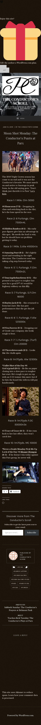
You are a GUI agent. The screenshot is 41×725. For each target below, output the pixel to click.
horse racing (21, 575)
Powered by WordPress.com (20, 715)
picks (15, 587)
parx (14, 583)
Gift (4, 70)
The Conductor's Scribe (28, 127)
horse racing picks (20, 579)
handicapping (20, 571)
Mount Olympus (29, 452)
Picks (20, 567)
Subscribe (31, 532)
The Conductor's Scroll (20, 101)
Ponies (25, 587)
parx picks (24, 583)
